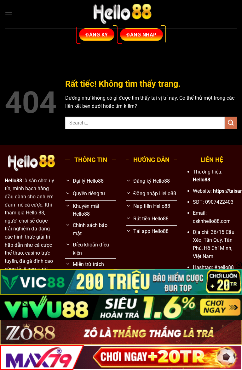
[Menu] (8, 14)
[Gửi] (231, 123)
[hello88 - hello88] (121, 14)
